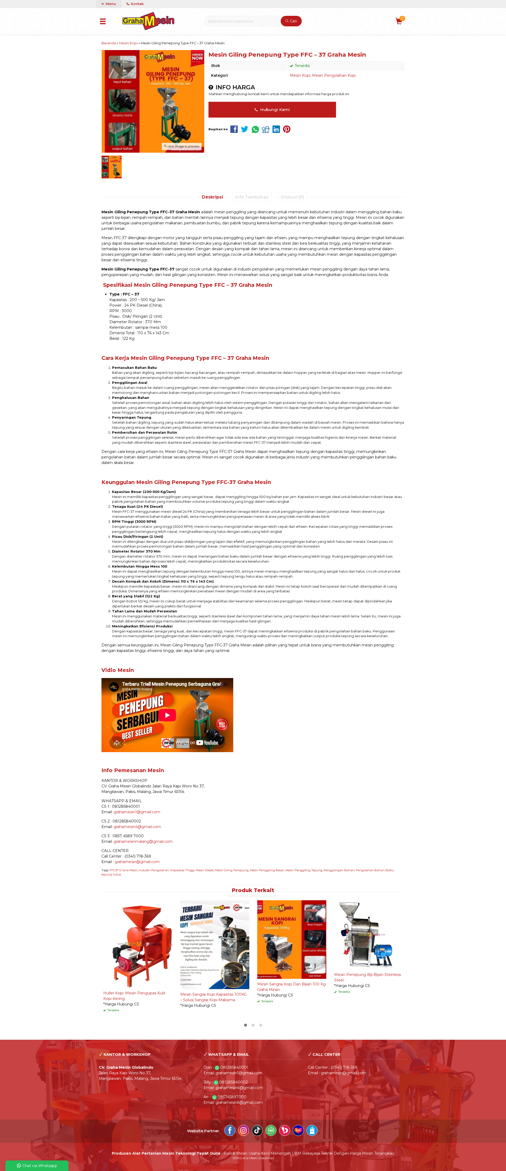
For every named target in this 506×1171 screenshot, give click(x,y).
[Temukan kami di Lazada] (298, 1131)
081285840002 (233, 1082)
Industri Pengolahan (154, 870)
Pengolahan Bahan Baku (375, 870)
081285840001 (234, 1067)
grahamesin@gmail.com (137, 861)
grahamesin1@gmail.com (137, 812)
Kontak (137, 4)
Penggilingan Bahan (339, 870)
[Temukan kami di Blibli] (312, 1131)
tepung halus (111, 874)
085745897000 (232, 1097)
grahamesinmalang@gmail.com (143, 841)
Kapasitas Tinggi (182, 870)
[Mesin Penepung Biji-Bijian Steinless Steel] (368, 934)
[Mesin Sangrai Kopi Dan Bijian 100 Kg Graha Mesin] (291, 939)
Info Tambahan (252, 197)
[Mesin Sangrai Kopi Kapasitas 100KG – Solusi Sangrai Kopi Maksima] (214, 944)
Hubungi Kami (274, 109)
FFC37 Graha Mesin (124, 870)
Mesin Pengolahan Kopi (334, 75)
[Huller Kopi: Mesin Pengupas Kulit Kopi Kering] (137, 943)
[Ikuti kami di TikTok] (257, 1131)
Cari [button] (293, 21)
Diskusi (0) (292, 197)
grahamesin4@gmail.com (137, 826)
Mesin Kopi (300, 75)
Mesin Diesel (204, 870)
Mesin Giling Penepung (232, 870)
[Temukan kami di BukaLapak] (284, 1131)
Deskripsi (212, 197)
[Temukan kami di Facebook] (229, 1131)
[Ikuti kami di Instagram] (243, 1131)
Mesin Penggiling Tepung (303, 870)
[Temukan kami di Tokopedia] (270, 1131)
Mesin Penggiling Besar (267, 870)
